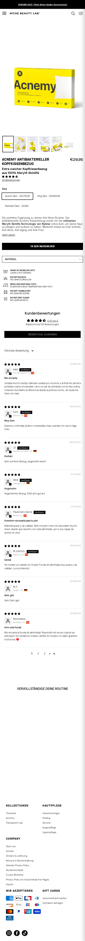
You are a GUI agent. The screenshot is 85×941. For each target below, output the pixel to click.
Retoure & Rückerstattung (19, 860)
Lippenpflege (49, 832)
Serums (46, 822)
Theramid (11, 813)
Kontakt (10, 851)
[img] (12, 364)
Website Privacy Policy (17, 865)
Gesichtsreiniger (51, 813)
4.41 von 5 (52, 320)
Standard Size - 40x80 (17, 206)
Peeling (46, 818)
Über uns (11, 846)
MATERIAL (11, 259)
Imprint (9, 884)
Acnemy (10, 818)
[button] (10, 176)
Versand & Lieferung (16, 855)
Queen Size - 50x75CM (17, 196)
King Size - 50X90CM (48, 196)
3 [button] (44, 653)
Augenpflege (49, 827)
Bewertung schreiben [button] (42, 334)
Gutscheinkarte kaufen (54, 898)
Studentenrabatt (14, 870)
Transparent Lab (14, 822)
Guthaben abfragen (52, 903)
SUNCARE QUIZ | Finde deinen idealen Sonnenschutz (42, 4)
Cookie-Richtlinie (14, 874)
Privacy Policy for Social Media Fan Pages (27, 879)
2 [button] (38, 653)
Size (4, 189)
